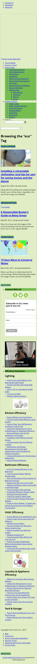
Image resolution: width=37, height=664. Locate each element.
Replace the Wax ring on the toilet (20, 483)
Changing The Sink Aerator (17, 494)
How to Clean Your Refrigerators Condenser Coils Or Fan (18, 425)
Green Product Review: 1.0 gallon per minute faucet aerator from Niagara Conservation (20, 505)
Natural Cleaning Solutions (19, 81)
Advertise (8, 7)
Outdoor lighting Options (16, 396)
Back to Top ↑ (6, 285)
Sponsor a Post (11, 65)
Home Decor (14, 74)
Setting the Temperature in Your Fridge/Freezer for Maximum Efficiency (20, 430)
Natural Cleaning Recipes (16, 460)
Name (8, 320)
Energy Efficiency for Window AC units (21, 517)
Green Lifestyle (8, 146)
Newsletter (9, 5)
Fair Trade (13, 83)
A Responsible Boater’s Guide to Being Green (15, 213)
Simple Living (14, 90)
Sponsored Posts (9, 202)
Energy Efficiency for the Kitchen (19, 417)
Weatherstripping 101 (15, 535)
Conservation (7, 237)
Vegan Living (14, 104)
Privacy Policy (10, 645)
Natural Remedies (16, 88)
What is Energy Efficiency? (19, 79)
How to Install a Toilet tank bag (19, 490)
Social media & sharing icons (14, 657)
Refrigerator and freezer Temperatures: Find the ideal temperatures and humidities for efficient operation (17, 450)
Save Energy (18, 92)
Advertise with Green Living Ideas (18, 643)
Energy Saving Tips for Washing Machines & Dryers (18, 589)
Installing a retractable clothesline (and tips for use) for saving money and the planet (18, 176)
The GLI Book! (10, 63)
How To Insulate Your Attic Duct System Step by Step (18, 527)
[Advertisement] (18, 37)
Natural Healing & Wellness (19, 85)
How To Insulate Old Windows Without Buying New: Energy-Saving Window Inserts (18, 544)
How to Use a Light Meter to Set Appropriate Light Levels (18, 381)
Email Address (11, 312)
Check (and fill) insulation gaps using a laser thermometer (20, 549)
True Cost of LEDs (14, 394)
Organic (12, 117)
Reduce (16, 97)
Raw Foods (13, 115)
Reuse (15, 99)
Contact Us (9, 3)
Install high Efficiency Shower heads (21, 492)
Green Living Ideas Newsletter (16, 638)
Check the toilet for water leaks (19, 496)
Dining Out (13, 113)
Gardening (13, 76)
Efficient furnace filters (15, 523)
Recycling (16, 95)
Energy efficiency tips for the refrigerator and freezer (17, 434)
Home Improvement (17, 70)
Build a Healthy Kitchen (18, 106)
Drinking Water (15, 110)
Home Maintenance (16, 72)
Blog (6, 634)
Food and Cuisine (15, 108)
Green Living (10, 67)
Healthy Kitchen (11, 101)
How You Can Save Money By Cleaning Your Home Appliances (17, 594)
